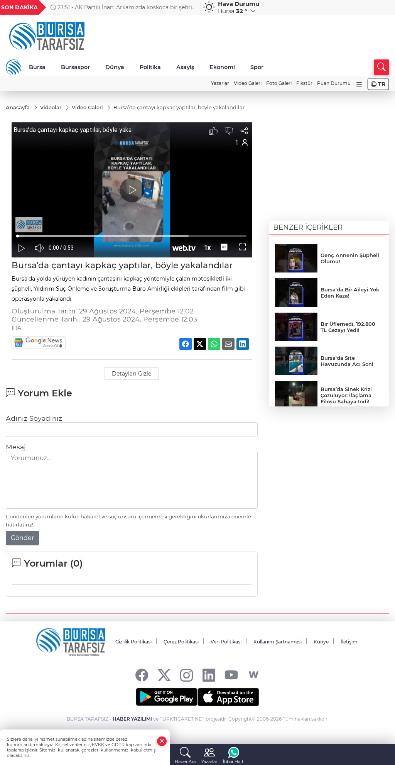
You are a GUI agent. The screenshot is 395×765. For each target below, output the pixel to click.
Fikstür (304, 83)
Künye (321, 642)
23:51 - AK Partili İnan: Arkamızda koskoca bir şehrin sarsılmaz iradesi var (123, 7)
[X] (164, 675)
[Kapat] (162, 741)
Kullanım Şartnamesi (277, 642)
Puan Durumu (334, 83)
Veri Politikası (226, 642)
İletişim (349, 642)
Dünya (114, 67)
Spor (256, 67)
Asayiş (185, 67)
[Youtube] (231, 675)
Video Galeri (248, 83)
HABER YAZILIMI (132, 719)
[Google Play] (167, 697)
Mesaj (16, 447)
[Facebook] (142, 675)
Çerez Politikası (181, 642)
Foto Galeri (279, 83)
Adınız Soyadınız (34, 418)
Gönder (22, 538)
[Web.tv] (253, 675)
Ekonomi (222, 67)
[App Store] (228, 697)
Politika (150, 67)
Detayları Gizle (131, 373)
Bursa (37, 67)
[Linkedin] (209, 675)
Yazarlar (220, 83)
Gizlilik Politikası (133, 642)
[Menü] (359, 84)
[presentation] (187, 7)
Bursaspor (75, 67)
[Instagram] (186, 675)
